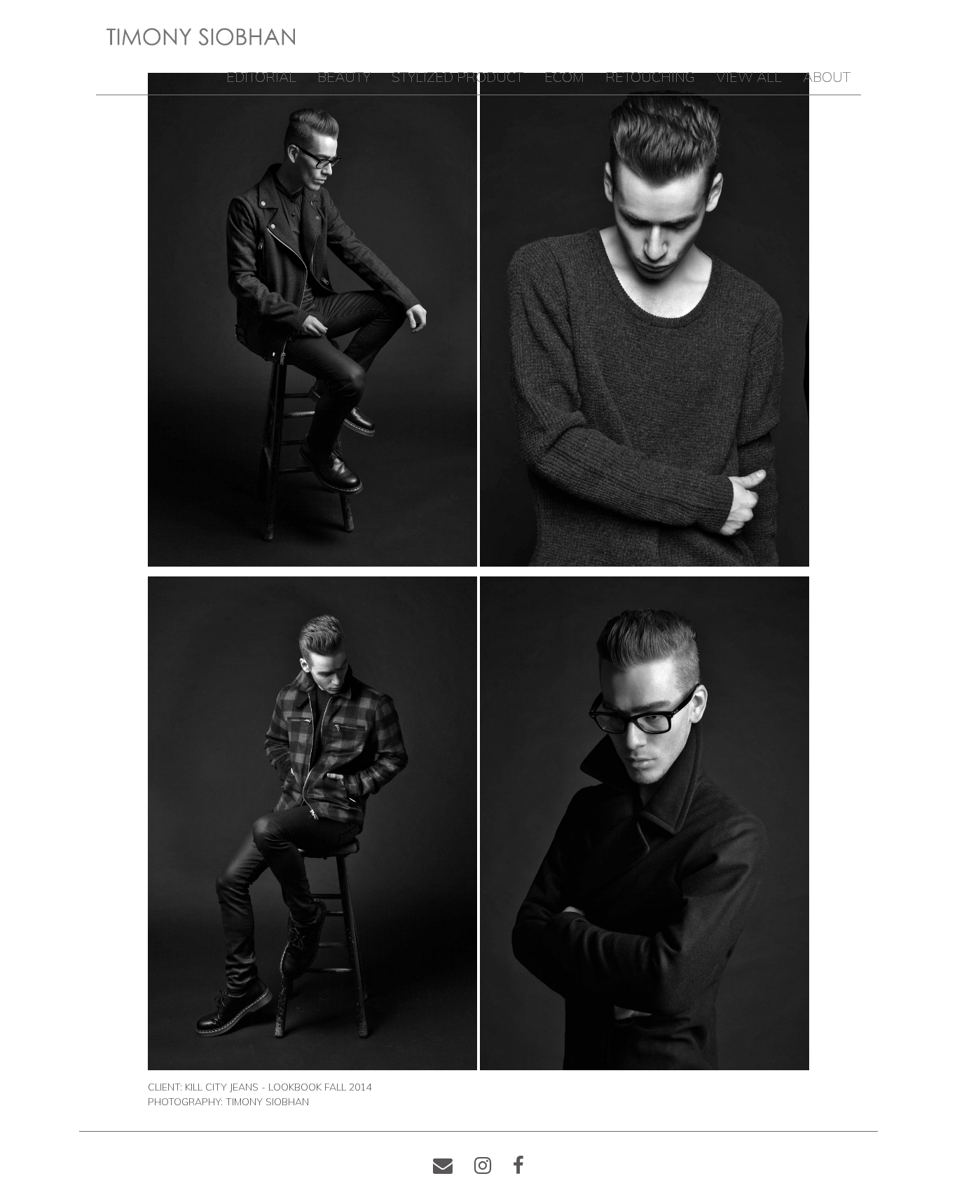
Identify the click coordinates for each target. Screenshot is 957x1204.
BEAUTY (344, 76)
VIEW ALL (749, 76)
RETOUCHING (650, 76)
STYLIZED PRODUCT (457, 76)
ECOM (564, 76)
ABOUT (827, 76)
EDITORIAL (261, 76)
